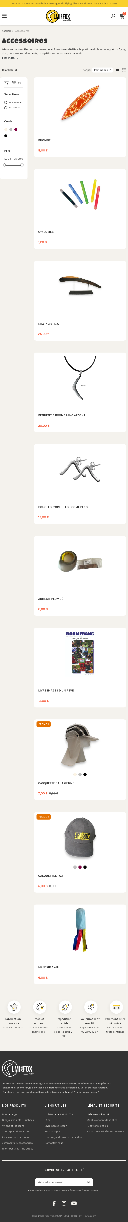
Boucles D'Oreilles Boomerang (63, 507)
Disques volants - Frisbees (18, 1120)
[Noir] (85, 774)
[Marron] (80, 867)
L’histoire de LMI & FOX (59, 1114)
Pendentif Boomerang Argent (61, 415)
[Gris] (80, 774)
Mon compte (52, 1131)
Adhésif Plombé (50, 599)
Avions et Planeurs (13, 1125)
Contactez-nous (54, 1143)
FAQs (47, 1120)
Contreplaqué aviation (15, 1131)
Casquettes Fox (50, 876)
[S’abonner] (88, 1182)
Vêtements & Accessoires (17, 1143)
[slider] (4, 164)
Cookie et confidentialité (102, 1120)
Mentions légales (97, 1125)
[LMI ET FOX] (58, 16)
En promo (14, 107)
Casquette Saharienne (56, 783)
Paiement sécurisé (98, 1114)
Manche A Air (48, 967)
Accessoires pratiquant (16, 1137)
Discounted (15, 102)
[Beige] (75, 774)
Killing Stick (48, 323)
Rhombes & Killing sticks (17, 1148)
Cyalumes (46, 232)
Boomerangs (9, 1114)
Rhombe (44, 140)
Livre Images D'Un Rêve (56, 690)
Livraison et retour (56, 1125)
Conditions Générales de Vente (105, 1131)
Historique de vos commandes (63, 1137)
